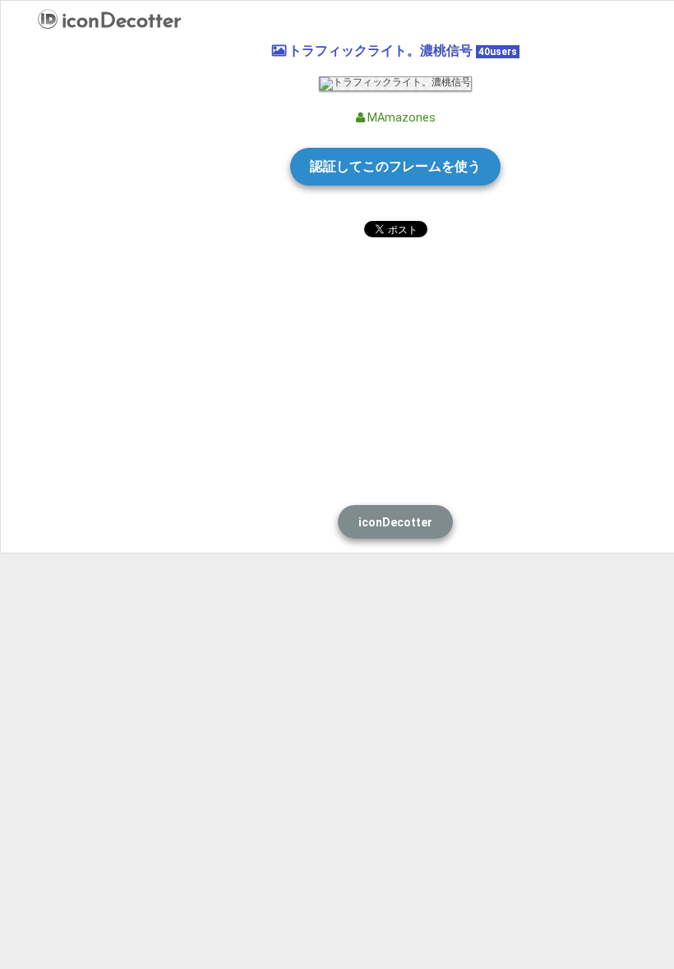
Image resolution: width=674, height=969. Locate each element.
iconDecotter (122, 19)
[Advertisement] (395, 369)
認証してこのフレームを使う (395, 166)
